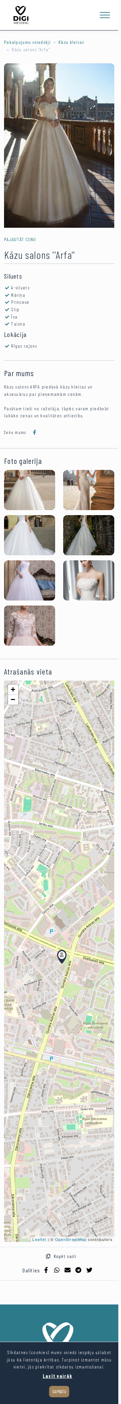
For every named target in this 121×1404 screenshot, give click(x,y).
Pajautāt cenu (20, 239)
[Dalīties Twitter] (89, 1270)
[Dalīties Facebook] (46, 1270)
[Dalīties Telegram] (78, 1270)
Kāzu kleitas (71, 42)
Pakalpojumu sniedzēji (27, 42)
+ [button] (13, 689)
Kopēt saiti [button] (63, 1256)
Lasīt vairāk (57, 1376)
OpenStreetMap (71, 1239)
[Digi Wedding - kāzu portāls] (21, 15)
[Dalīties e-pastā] (68, 1270)
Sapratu (59, 1391)
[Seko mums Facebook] (35, 432)
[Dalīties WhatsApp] (57, 1270)
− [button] (13, 699)
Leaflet (39, 1239)
